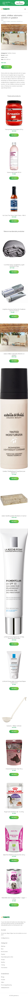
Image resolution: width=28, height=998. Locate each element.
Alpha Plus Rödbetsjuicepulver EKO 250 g (14, 855)
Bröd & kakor (4, 951)
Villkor (2, 982)
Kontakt (3, 979)
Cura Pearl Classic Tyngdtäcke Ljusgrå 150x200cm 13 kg (14, 265)
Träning (3, 965)
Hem (2, 20)
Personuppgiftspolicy (6, 985)
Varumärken (4, 967)
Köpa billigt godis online (7, 957)
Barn (2, 949)
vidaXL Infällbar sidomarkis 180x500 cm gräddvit (14, 354)
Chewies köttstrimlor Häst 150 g (14, 769)
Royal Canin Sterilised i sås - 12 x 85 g (14, 811)
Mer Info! (6, 67)
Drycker (3, 954)
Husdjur (3, 959)
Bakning (3, 946)
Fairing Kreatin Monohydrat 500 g (14, 129)
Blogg (2, 977)
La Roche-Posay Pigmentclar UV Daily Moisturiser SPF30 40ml (14, 637)
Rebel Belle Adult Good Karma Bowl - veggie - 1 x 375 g (14, 898)
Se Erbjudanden (19, 3)
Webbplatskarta (5, 987)
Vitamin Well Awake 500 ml (14, 172)
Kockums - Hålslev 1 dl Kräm (14, 726)
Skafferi (9, 53)
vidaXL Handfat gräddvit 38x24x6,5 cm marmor (14, 516)
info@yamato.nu (5, 938)
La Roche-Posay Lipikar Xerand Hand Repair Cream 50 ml (14, 682)
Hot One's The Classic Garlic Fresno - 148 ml (14, 215)
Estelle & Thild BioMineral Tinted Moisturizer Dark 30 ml (14, 472)
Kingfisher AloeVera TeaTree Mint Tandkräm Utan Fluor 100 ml (14, 310)
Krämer (14, 53)
